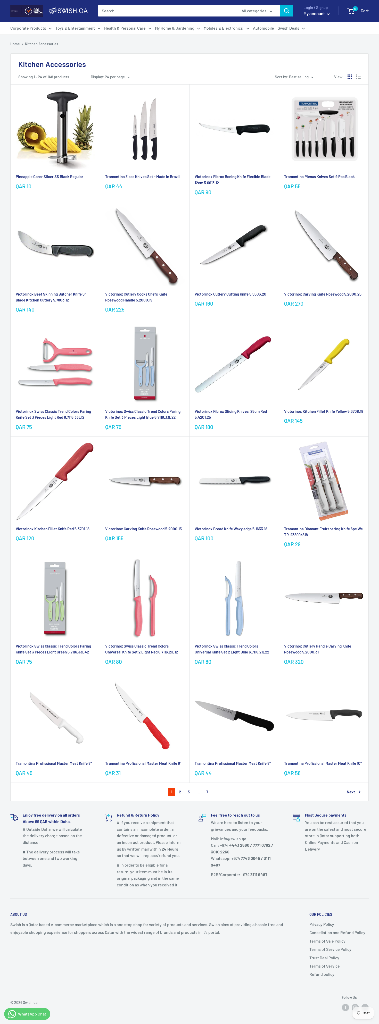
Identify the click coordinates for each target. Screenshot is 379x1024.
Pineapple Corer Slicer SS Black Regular (49, 176)
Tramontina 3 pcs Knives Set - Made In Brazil (142, 176)
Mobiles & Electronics (224, 28)
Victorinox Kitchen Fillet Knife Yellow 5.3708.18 (323, 411)
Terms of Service (324, 965)
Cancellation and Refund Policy (337, 932)
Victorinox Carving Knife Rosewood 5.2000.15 (143, 528)
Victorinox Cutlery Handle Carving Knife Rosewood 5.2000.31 (317, 649)
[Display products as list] (358, 76)
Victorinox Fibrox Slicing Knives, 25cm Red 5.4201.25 (231, 414)
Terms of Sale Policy (327, 940)
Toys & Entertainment (75, 28)
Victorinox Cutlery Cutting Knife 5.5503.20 (230, 294)
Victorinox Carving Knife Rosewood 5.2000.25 (322, 294)
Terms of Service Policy (330, 949)
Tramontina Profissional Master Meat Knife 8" (54, 763)
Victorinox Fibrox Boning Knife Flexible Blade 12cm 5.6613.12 (232, 179)
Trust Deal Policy (324, 957)
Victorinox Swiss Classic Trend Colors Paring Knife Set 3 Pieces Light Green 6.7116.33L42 (53, 649)
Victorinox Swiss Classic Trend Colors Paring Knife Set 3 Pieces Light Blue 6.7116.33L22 (142, 414)
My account (314, 13)
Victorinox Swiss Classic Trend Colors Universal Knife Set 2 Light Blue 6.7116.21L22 (232, 649)
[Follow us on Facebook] (345, 1007)
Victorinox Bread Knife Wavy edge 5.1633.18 (231, 528)
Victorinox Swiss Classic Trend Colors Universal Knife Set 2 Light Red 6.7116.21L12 (141, 649)
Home (15, 44)
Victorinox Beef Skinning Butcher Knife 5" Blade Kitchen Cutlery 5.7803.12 (51, 297)
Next (351, 792)
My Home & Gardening (174, 28)
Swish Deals (288, 28)
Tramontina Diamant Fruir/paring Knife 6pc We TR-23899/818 (323, 531)
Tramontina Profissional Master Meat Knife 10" (323, 763)
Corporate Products (28, 28)
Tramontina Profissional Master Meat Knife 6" (143, 763)
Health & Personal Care (125, 28)
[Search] (286, 10)
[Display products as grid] (350, 76)
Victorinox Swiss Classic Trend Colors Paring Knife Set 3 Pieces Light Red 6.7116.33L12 (53, 414)
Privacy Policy (321, 924)
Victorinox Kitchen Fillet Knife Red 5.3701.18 (52, 528)
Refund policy (321, 974)
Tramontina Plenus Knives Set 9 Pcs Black (319, 176)
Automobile (263, 28)
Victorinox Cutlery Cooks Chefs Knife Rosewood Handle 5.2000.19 (136, 297)
